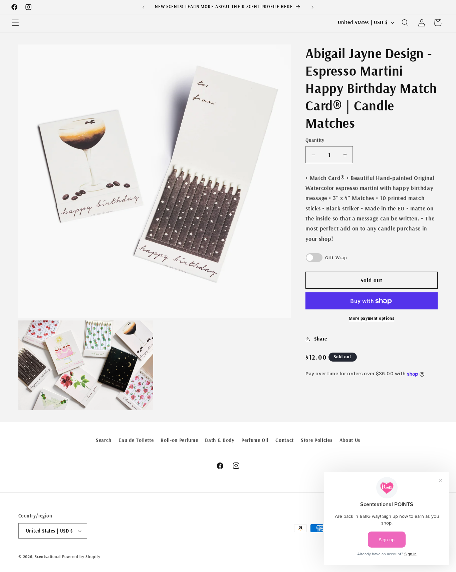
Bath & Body (219, 440)
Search (103, 440)
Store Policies (316, 440)
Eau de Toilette (136, 440)
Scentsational (48, 556)
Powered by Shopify (81, 556)
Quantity (314, 140)
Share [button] (320, 339)
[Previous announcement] (143, 7)
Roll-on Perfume (179, 440)
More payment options (371, 318)
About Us (349, 440)
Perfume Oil (254, 440)
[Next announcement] (312, 7)
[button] (15, 22)
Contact (284, 440)
